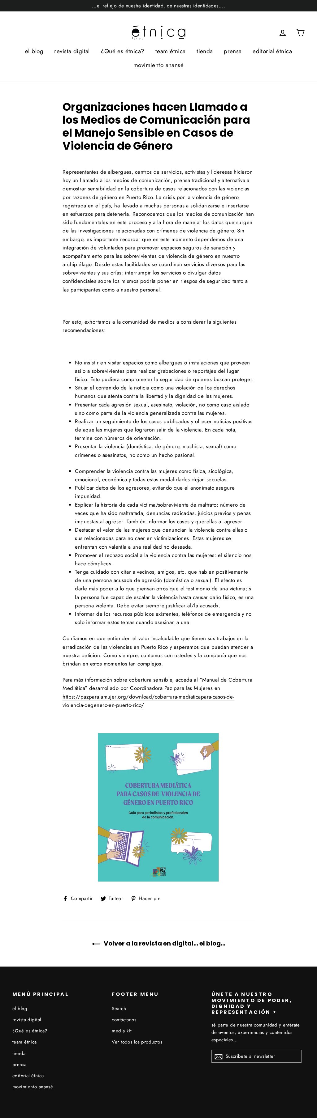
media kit (122, 1030)
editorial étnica (272, 51)
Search (119, 1008)
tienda (205, 51)
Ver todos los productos (137, 1042)
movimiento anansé (158, 65)
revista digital (71, 51)
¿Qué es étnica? (122, 51)
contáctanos (124, 1019)
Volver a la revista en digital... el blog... (163, 943)
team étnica (170, 51)
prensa (233, 51)
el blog (34, 51)
